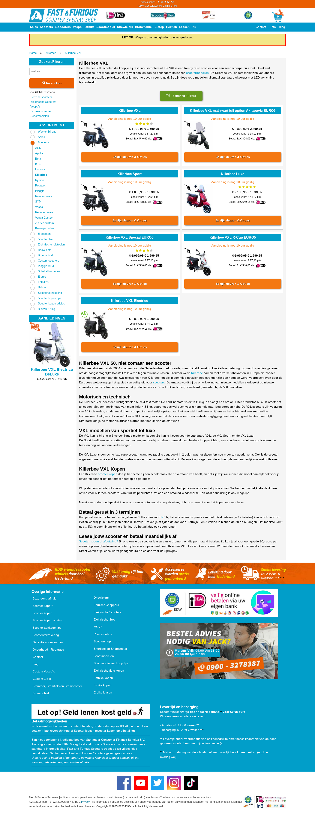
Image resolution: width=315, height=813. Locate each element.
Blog (282, 27)
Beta (38, 158)
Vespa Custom (44, 217)
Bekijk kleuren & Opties (129, 157)
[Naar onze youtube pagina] (141, 783)
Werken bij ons (47, 131)
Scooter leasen (84, 730)
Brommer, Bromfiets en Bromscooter (57, 686)
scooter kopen (107, 474)
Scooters (46, 27)
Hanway (40, 169)
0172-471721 (157, 4)
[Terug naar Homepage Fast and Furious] (63, 15)
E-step (159, 27)
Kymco (39, 180)
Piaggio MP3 (46, 266)
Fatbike (89, 27)
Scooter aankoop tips (47, 627)
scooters (159, 382)
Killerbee (50, 53)
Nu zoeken (53, 83)
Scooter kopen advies (51, 303)
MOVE (98, 626)
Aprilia (39, 153)
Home (33, 53)
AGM (38, 148)
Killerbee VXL (73, 53)
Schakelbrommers (49, 271)
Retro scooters (44, 212)
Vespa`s (35, 106)
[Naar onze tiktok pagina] (191, 783)
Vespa (77, 27)
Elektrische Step (105, 619)
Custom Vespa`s (44, 671)
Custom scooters (48, 260)
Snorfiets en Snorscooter (110, 648)
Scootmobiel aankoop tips (111, 663)
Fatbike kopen (103, 678)
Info (273, 27)
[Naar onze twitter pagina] (157, 783)
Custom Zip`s (42, 678)
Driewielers (125, 27)
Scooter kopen (42, 613)
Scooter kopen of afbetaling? (98, 541)
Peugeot (40, 185)
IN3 (194, 27)
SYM (38, 201)
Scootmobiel (105, 27)
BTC (38, 164)
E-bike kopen (102, 685)
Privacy (85, 801)
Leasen (184, 27)
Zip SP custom (44, 223)
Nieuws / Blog (46, 308)
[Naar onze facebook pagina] (124, 783)
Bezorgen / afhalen (45, 598)
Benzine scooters (41, 97)
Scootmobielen (39, 116)
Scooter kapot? (43, 605)
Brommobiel (144, 27)
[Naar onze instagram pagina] (174, 783)
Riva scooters (43, 196)
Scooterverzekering (50, 292)
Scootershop (102, 641)
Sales (34, 27)
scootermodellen (197, 72)
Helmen (171, 27)
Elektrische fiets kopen (109, 670)
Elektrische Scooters (43, 101)
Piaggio (39, 190)
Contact (261, 27)
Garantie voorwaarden (48, 642)
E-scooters (63, 27)
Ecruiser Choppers (106, 605)
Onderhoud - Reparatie (48, 649)
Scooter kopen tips (49, 298)
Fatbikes (43, 282)
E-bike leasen (103, 692)
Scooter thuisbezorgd (174, 711)
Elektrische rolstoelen (51, 244)
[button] (181, 96)
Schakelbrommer (40, 111)
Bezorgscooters (45, 228)
